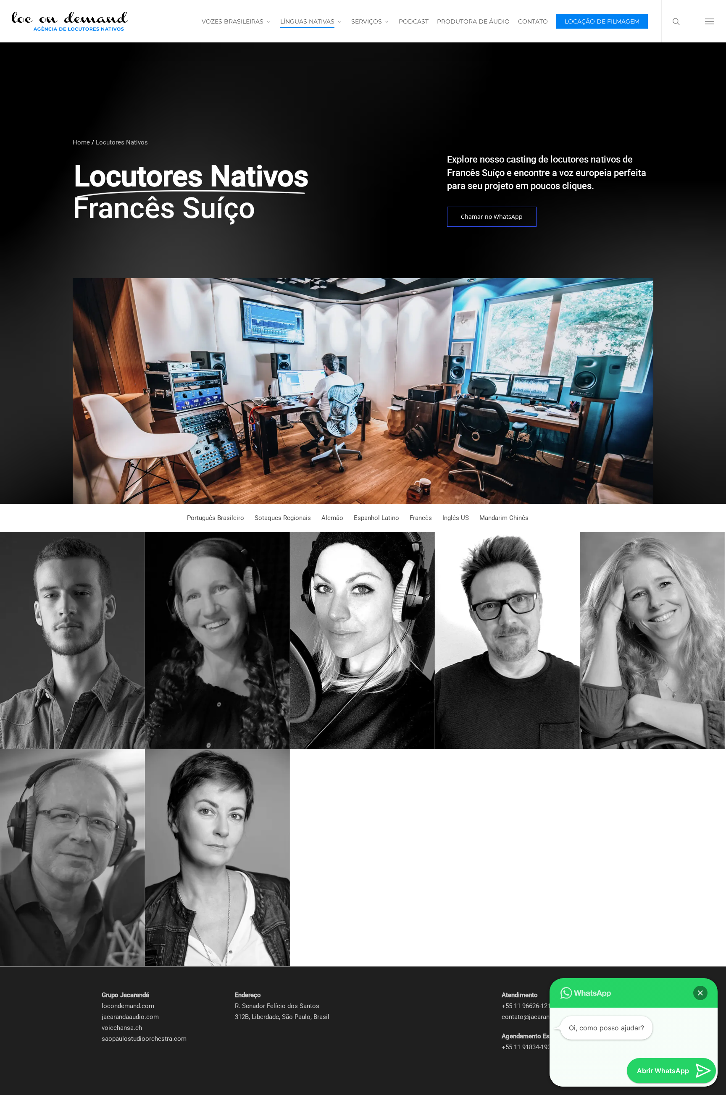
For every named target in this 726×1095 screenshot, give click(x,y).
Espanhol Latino (376, 518)
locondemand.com (128, 1006)
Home (81, 142)
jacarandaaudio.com (130, 1017)
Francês (421, 518)
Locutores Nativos (122, 142)
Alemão (332, 518)
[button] (709, 21)
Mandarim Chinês (504, 518)
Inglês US (455, 518)
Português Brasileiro (215, 518)
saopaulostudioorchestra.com (144, 1038)
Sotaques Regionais (283, 518)
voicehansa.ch (122, 1028)
